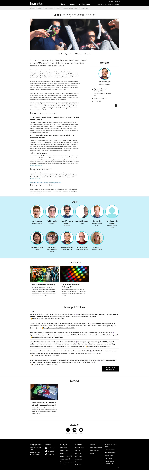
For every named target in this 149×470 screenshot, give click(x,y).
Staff (60, 54)
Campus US (63, 453)
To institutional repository (110, 368)
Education (64, 4)
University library (79, 447)
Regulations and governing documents (66, 463)
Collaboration (84, 4)
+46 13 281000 (35, 454)
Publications (78, 54)
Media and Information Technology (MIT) (102, 94)
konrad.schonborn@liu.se (100, 98)
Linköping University (35, 8)
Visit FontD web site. (35, 179)
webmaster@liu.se (109, 463)
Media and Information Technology (58, 8)
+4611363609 (97, 101)
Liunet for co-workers (95, 447)
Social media (108, 458)
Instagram (50, 451)
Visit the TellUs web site (36, 165)
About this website (109, 449)
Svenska (111, 1)
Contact (117, 4)
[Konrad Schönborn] (104, 105)
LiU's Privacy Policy (110, 452)
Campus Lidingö (64, 459)
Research (73, 4)
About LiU (99, 4)
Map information (64, 447)
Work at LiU (110, 4)
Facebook (50, 448)
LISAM (92, 453)
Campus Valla (63, 450)
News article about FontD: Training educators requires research (45, 182)
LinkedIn (50, 454)
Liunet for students (94, 450)
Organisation (68, 54)
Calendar (77, 450)
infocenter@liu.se (36, 452)
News (105, 4)
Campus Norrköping (65, 456)
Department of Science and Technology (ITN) (100, 90)
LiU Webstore (78, 456)
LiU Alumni (78, 453)
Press (76, 462)
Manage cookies (109, 455)
